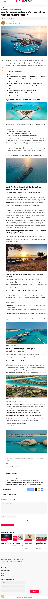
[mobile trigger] (2, 1)
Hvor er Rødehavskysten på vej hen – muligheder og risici (23, 90)
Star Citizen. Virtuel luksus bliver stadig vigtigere (19, 476)
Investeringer (12, 9)
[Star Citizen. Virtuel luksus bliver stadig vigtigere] (6, 537)
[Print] (12, 19)
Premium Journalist (10, 21)
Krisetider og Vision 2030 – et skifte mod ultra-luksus (23, 81)
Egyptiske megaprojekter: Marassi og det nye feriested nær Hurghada (27, 85)
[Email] (10, 19)
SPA (10, 287)
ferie (7, 67)
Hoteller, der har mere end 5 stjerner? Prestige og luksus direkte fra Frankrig (25, 482)
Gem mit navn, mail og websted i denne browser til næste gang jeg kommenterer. (19, 520)
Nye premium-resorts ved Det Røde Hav (18, 74)
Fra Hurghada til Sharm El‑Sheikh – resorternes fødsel (23, 78)
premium (8, 202)
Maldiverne (41, 457)
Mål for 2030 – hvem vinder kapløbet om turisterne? (22, 92)
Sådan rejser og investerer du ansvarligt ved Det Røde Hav (24, 95)
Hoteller (9, 129)
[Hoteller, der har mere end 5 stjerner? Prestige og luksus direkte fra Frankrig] (41, 537)
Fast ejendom (5, 9)
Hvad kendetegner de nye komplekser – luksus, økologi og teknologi (25, 83)
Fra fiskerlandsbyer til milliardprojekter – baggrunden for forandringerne (27, 76)
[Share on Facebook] (6, 19)
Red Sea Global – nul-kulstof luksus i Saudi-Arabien (22, 88)
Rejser (18, 9)
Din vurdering (4, 499)
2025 (21, 404)
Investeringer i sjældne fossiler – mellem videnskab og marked (22, 480)
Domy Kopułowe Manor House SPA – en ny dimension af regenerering (24, 484)
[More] (14, 19)
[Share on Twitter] (8, 19)
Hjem (15, 536)
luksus (36, 238)
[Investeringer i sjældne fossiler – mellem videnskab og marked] (30, 537)
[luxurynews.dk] (24, 1)
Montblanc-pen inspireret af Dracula (16, 478)
